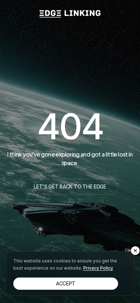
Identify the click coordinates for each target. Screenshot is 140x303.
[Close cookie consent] (135, 250)
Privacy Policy (98, 268)
